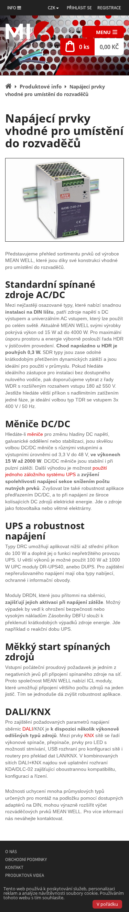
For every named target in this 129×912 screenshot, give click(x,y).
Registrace (109, 8)
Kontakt (14, 867)
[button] (53, 7)
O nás (11, 852)
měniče (35, 434)
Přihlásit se (79, 8)
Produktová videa (24, 875)
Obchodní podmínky (26, 859)
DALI (27, 729)
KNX (89, 735)
